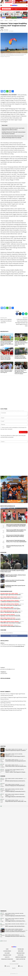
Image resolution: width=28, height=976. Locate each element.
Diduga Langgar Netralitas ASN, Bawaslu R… (10, 619)
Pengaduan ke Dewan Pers (7, 959)
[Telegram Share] (23, 313)
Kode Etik (7, 957)
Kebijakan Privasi (20, 953)
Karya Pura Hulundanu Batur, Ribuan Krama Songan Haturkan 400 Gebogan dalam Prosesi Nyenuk (6, 357)
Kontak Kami (20, 955)
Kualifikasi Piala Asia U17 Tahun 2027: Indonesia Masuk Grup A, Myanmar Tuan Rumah (21, 343)
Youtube (21, 966)
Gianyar (12, 749)
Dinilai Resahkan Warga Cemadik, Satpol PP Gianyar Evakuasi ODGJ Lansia (12, 571)
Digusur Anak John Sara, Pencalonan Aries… (10, 598)
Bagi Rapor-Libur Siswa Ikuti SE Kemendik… (10, 615)
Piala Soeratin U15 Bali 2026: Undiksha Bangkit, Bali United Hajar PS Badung (15, 536)
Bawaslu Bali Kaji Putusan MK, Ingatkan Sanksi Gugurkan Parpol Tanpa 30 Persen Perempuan (21, 371)
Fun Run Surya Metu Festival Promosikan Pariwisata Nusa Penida (14, 581)
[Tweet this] (20, 313)
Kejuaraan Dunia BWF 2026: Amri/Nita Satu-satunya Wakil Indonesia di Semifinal (16, 530)
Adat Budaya (2, 593)
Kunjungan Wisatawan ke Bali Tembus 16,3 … (15, 936)
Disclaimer (7, 953)
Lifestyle (16, 749)
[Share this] (17, 313)
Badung (6, 593)
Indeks (13, 961)
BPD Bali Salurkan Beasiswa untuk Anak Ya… (15, 780)
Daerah (13, 593)
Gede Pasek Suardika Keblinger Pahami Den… (11, 626)
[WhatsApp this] (26, 313)
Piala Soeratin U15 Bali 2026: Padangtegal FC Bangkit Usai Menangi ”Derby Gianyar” (16, 525)
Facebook (8, 966)
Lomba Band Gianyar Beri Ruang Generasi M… (15, 761)
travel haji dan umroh (5, 701)
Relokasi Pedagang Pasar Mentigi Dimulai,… (15, 785)
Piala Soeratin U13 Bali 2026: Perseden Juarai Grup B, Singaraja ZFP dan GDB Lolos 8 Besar (6, 343)
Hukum (8, 625)
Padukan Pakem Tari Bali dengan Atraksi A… (15, 756)
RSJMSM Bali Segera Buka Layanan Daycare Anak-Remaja (15, 586)
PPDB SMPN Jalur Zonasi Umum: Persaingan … (11, 622)
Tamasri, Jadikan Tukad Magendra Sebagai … (15, 772)
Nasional (12, 596)
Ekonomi (8, 607)
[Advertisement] (14, 74)
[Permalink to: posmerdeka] (1, 30)
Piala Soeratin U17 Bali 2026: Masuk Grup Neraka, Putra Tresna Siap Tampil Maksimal (16, 541)
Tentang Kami (21, 949)
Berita (10, 593)
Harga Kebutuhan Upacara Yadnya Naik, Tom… (16, 801)
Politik (15, 596)
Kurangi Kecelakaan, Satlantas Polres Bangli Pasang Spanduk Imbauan (20, 357)
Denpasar (8, 596)
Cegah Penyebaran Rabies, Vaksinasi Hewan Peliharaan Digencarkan (15, 575)
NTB (11, 618)
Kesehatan (20, 929)
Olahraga (16, 930)
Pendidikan (16, 600)
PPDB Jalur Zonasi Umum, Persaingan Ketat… (11, 605)
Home (7, 949)
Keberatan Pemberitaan (20, 957)
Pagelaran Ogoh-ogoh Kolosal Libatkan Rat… (11, 594)
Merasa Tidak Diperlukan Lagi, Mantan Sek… (10, 612)
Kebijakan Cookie (7, 955)
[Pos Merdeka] (14, 5)
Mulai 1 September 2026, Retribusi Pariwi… (15, 926)
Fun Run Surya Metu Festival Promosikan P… (15, 931)
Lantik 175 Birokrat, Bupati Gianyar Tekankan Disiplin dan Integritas (6, 371)
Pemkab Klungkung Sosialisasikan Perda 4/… (15, 791)
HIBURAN (16, 593)
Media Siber (20, 951)
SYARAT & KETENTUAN (20, 959)
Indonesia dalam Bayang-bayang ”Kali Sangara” (15, 546)
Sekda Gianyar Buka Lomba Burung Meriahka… (16, 766)
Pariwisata (7, 755)
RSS (14, 968)
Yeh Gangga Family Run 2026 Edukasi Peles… (15, 796)
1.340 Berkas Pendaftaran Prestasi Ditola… (10, 601)
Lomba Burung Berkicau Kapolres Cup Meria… (15, 750)
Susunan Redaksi (7, 951)
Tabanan (12, 607)
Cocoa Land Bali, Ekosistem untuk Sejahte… (10, 608)
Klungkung (17, 784)
